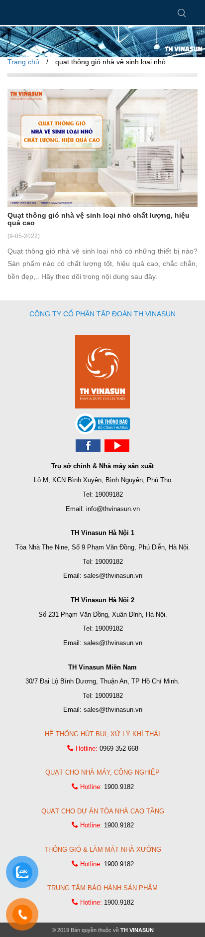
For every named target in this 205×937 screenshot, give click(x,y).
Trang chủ (23, 62)
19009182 (109, 494)
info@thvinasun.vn (113, 509)
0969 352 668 (119, 748)
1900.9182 (119, 787)
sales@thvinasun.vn (113, 575)
